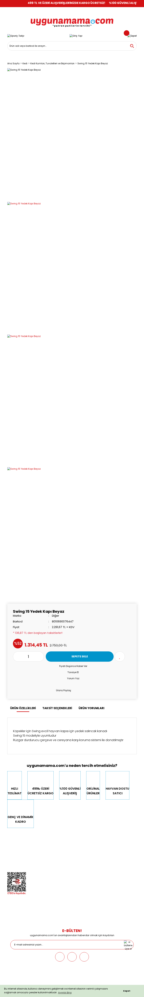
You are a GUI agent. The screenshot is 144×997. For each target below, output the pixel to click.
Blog (10, 868)
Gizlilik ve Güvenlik (17, 852)
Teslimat (102, 842)
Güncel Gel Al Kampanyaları (113, 852)
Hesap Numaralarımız (19, 858)
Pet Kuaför (58, 863)
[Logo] (72, 20)
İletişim (11, 847)
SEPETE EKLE (79, 656)
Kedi (54, 842)
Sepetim (102, 858)
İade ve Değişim (106, 863)
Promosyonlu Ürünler (64, 868)
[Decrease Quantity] (16, 656)
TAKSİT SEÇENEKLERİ (57, 708)
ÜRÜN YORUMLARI (91, 708)
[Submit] (128, 944)
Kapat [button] (126, 991)
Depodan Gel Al (106, 847)
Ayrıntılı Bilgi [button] (65, 992)
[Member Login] (76, 36)
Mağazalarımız (16, 863)
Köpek (55, 847)
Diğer (55, 616)
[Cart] (132, 36)
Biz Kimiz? (12, 842)
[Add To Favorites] (120, 656)
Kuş (54, 852)
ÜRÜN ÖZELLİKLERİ (23, 708)
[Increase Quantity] (41, 656)
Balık (55, 858)
